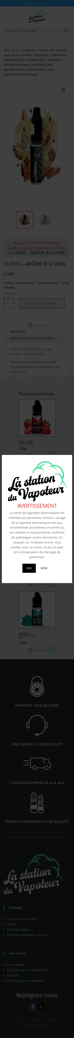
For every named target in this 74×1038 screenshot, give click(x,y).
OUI (29, 568)
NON (44, 568)
